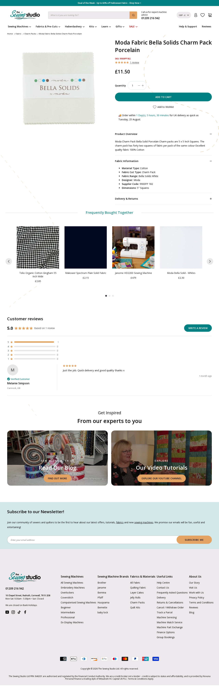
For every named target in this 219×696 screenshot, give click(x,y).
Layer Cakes (137, 592)
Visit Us (193, 587)
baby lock (103, 612)
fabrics (120, 522)
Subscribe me (194, 539)
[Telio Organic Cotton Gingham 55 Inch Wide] (38, 247)
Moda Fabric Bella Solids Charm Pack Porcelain (60, 33)
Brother (102, 582)
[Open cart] (210, 15)
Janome (102, 587)
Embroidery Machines (73, 587)
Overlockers (67, 592)
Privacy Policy (196, 597)
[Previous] (8, 261)
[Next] (210, 261)
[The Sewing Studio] (25, 16)
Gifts (119, 26)
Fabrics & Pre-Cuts (46, 26)
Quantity (120, 85)
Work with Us (196, 592)
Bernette (102, 607)
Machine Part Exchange (170, 627)
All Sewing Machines (72, 582)
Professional (68, 617)
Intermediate (68, 612)
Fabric (18, 33)
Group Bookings (166, 637)
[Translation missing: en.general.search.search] (133, 15)
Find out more (57, 478)
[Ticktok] (19, 613)
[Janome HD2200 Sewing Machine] (133, 247)
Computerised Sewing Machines (78, 602)
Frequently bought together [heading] (109, 212)
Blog (191, 612)
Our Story (194, 582)
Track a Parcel (164, 612)
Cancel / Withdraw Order (170, 607)
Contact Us (163, 587)
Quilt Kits (135, 607)
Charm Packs (30, 33)
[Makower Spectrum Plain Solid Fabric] (86, 247)
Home (10, 33)
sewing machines (143, 522)
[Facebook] (25, 613)
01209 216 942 (14, 588)
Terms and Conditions (201, 602)
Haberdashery (73, 26)
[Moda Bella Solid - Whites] (181, 247)
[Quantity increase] (143, 85)
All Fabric (135, 582)
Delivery (161, 597)
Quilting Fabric (138, 587)
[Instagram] (13, 613)
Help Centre (163, 582)
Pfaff (100, 597)
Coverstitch (67, 597)
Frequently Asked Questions (172, 592)
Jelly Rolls (135, 597)
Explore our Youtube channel (162, 478)
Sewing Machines (18, 26)
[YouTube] (7, 613)
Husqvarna (103, 602)
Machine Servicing (167, 617)
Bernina (102, 592)
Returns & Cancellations (170, 602)
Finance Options (166, 632)
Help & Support (188, 26)
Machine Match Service (169, 622)
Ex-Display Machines (72, 622)
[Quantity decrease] (139, 85)
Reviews (206, 26)
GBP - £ (182, 15)
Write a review (198, 328)
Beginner (66, 607)
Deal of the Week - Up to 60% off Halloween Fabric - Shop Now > (109, 3)
